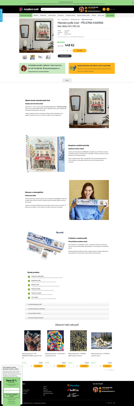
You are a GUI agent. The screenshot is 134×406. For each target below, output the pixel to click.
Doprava (45, 386)
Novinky (94, 15)
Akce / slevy (101, 15)
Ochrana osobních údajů (24, 390)
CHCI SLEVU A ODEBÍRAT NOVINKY (11, 395)
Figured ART (66, 30)
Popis (67, 80)
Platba (44, 388)
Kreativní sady (52, 15)
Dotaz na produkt (64, 56)
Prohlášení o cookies (23, 391)
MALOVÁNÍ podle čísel (75, 19)
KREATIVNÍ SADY (65, 19)
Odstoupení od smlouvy (48, 393)
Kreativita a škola (70, 15)
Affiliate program (23, 393)
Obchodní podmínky (47, 391)
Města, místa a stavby (87, 19)
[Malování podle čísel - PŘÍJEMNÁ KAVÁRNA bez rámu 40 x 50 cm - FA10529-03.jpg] (32, 57)
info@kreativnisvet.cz (94, 11)
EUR (114, 9)
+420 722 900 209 (93, 7)
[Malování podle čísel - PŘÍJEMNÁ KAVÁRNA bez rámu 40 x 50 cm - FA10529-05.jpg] (40, 57)
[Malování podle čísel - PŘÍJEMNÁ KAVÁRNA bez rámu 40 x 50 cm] (36, 35)
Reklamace (45, 390)
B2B (44, 395)
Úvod (59, 19)
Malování (36, 15)
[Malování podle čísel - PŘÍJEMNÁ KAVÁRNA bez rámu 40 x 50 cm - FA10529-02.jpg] (24, 57)
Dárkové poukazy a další (83, 15)
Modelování (43, 15)
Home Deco (61, 15)
